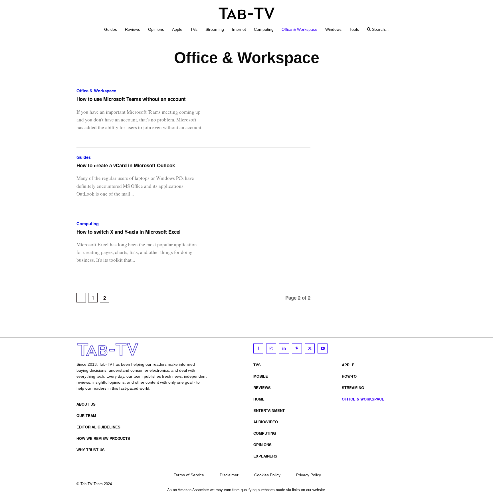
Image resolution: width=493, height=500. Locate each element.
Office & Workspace (96, 91)
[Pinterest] (297, 348)
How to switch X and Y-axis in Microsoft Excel (128, 231)
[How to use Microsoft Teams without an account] (263, 114)
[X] (310, 348)
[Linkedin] (284, 348)
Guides (83, 157)
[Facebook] (258, 348)
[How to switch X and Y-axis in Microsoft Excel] (263, 247)
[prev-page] (81, 297)
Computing (87, 224)
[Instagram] (271, 348)
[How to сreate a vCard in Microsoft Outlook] (263, 181)
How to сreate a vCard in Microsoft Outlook (125, 165)
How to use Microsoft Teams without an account (131, 98)
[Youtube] (323, 348)
